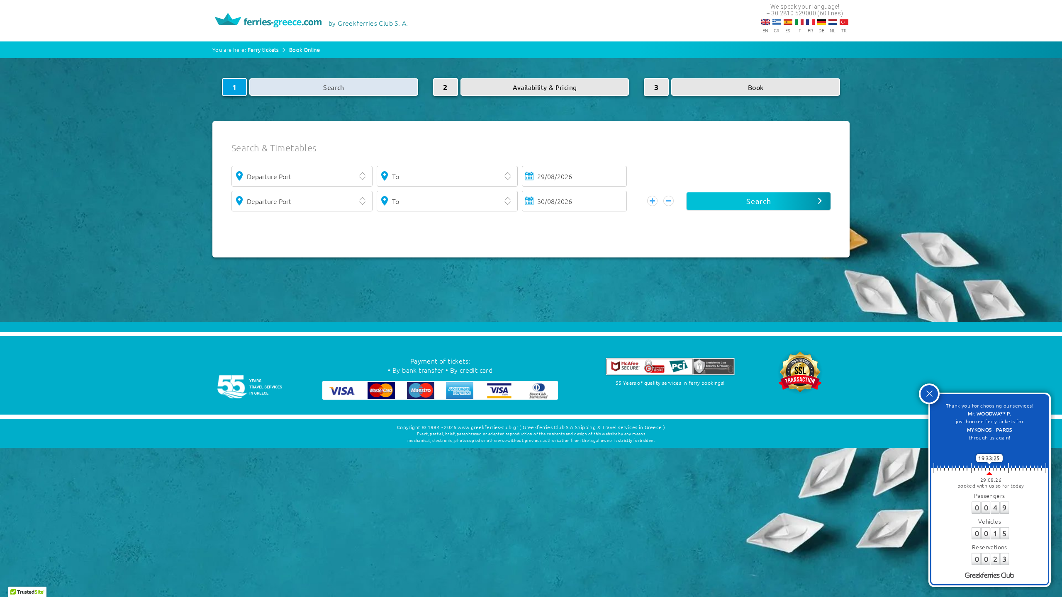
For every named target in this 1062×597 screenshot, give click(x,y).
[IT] (799, 22)
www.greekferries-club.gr (488, 427)
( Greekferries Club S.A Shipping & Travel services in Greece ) (592, 427)
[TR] (844, 22)
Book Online (304, 49)
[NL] (832, 22)
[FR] (810, 22)
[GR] (776, 22)
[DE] (821, 22)
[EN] (765, 22)
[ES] (788, 22)
